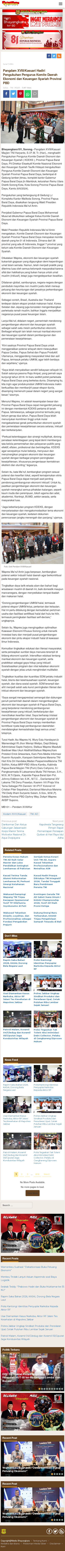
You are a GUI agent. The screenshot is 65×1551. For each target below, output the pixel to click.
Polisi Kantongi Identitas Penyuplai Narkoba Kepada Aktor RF (46, 1087)
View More (32, 1193)
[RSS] (59, 56)
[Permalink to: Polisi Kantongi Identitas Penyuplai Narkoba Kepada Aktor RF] (48, 949)
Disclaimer (55, 1543)
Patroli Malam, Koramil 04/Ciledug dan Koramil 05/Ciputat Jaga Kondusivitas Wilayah (15, 1156)
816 (37, 1174)
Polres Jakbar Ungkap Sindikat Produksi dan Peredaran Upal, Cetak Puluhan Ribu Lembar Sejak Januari (47, 999)
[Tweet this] (13, 94)
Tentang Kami (40, 1540)
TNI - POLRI (15, 88)
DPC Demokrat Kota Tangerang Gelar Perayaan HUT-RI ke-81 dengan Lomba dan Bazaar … (31, 1378)
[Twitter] (54, 56)
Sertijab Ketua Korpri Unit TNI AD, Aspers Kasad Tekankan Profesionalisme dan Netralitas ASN (46, 862)
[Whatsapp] (27, 94)
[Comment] (35, 94)
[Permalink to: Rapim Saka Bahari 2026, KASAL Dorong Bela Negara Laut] (17, 949)
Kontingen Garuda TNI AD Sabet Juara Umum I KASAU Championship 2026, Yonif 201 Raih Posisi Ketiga (47, 900)
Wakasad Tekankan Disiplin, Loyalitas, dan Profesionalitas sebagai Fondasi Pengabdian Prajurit (17, 918)
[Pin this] (20, 94)
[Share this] (6, 94)
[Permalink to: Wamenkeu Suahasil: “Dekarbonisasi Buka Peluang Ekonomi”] (32, 1459)
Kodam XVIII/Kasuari (14, 814)
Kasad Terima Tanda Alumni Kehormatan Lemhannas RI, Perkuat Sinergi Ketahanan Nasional (16, 881)
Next (47, 1174)
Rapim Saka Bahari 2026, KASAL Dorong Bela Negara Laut (15, 963)
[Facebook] (49, 56)
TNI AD (34, 814)
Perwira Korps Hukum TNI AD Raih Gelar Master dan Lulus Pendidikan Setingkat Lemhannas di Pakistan (16, 862)
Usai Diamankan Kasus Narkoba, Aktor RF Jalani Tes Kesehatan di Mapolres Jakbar (16, 1120)
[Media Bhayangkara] (11, 3)
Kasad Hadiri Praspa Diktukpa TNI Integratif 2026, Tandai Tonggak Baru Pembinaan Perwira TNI (47, 881)
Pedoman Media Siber (34, 1543)
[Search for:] (16, 1205)
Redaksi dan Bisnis (10, 1543)
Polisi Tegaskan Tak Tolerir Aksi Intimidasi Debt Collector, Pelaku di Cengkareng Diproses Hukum (48, 1035)
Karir (3, 1546)
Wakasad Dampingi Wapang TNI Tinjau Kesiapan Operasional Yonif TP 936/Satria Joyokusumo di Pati (16, 900)
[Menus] (60, 4)
